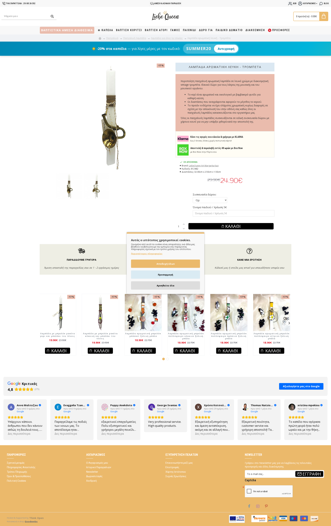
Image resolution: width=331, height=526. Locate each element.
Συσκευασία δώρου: (204, 194)
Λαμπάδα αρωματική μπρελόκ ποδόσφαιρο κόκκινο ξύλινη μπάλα (187, 336)
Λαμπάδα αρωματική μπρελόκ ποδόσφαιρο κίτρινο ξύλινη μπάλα (272, 336)
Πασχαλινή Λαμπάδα (134, 38)
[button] (41, 323)
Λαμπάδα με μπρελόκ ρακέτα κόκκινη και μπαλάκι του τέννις (101, 336)
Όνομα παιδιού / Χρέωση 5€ (210, 207)
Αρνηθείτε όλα (165, 285)
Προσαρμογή (165, 274)
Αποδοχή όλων (166, 263)
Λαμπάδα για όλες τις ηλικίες (167, 38)
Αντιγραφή (226, 49)
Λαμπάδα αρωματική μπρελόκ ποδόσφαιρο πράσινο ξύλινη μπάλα (230, 336)
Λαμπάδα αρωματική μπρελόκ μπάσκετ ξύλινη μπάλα (144, 334)
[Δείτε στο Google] (11, 407)
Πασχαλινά (112, 38)
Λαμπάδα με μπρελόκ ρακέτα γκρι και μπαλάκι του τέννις (58, 334)
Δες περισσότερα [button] (19, 434)
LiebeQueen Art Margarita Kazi (204, 165)
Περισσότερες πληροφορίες (146, 253)
